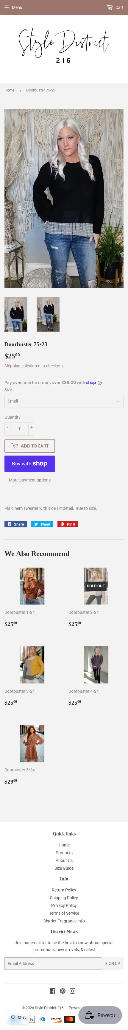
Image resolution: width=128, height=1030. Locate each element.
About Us (64, 860)
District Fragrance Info (64, 921)
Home (9, 90)
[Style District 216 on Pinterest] (63, 991)
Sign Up (112, 963)
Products (64, 852)
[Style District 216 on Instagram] (73, 991)
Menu (17, 7)
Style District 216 (49, 1008)
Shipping (12, 365)
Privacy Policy (64, 905)
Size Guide (64, 868)
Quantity (12, 417)
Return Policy (64, 890)
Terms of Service (64, 913)
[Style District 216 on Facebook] (52, 991)
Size (8, 389)
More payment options (30, 480)
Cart (119, 7)
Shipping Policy (64, 897)
